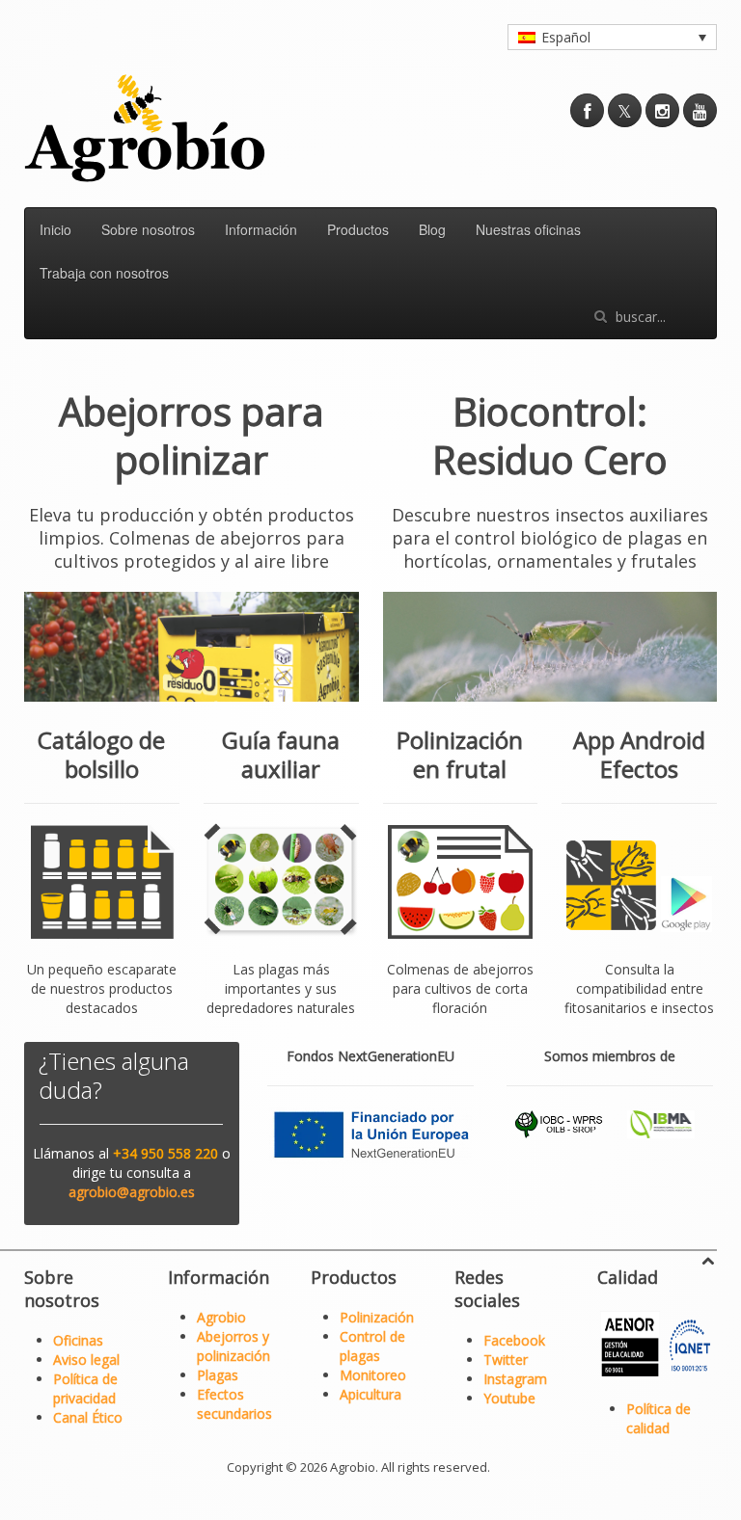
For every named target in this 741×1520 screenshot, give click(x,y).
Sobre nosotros (148, 229)
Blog (432, 229)
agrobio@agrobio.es (132, 1192)
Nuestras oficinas (528, 229)
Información (261, 229)
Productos (358, 229)
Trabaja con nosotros (104, 272)
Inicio (55, 229)
